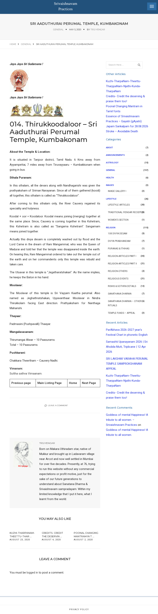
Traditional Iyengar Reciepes (125, 212)
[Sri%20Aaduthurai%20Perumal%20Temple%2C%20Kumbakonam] (30, 424)
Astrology (112, 162)
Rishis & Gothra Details (122, 286)
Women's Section (118, 219)
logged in (32, 572)
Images (110, 185)
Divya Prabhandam (119, 241)
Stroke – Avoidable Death (122, 131)
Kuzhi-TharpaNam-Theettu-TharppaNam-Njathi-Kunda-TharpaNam (123, 86)
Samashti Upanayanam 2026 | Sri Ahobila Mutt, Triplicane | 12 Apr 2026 (127, 346)
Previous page (21, 383)
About (109, 147)
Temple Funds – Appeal (121, 313)
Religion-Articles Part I (122, 256)
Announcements (115, 155)
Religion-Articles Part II (122, 263)
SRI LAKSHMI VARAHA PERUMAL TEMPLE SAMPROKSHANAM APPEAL (127, 363)
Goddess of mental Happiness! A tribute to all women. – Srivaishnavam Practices (127, 420)
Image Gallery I (117, 191)
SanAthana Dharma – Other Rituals (125, 303)
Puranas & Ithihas (118, 248)
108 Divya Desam (117, 233)
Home (73, 383)
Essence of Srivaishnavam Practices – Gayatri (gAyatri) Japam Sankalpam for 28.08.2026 (127, 121)
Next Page (89, 383)
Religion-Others (117, 271)
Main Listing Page (49, 383)
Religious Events (118, 278)
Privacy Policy (79, 609)
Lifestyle (111, 199)
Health (110, 177)
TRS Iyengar (98, 29)
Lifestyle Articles (119, 204)
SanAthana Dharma (119, 293)
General (58, 29)
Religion (110, 227)
